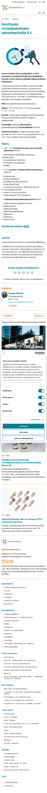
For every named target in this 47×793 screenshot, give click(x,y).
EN (39, 2)
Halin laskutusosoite (13, 733)
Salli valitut (23, 432)
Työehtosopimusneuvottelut (15, 587)
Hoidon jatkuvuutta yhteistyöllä (17, 670)
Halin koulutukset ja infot (15, 763)
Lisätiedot (13, 306)
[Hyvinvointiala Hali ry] (13, 7)
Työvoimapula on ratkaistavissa (17, 697)
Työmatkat (8, 634)
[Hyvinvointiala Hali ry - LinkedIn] (7, 561)
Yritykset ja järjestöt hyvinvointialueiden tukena (22, 693)
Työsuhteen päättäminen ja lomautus (19, 643)
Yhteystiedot (31, 2)
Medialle (7, 740)
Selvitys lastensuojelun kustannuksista (20, 667)
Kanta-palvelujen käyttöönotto (16, 770)
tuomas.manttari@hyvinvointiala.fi (20, 302)
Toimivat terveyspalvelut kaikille (18, 700)
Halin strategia (10, 717)
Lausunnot (8, 597)
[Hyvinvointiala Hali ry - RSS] (11, 561)
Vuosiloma (8, 640)
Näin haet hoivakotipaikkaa (15, 689)
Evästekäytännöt (11, 782)
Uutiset (16, 19)
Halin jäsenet (9, 720)
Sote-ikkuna (9, 657)
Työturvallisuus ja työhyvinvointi (18, 617)
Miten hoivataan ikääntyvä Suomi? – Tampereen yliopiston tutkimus (23, 677)
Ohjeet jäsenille (11, 767)
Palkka (6, 624)
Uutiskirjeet (9, 760)
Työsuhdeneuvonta (11, 753)
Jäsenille (5, 750)
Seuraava (38, 316)
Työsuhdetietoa (8, 610)
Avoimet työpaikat (11, 743)
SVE (43, 2)
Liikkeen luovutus (11, 621)
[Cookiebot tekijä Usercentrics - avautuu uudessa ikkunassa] (34, 353)
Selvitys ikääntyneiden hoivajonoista (20, 660)
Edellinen (8, 316)
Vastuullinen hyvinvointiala (16, 737)
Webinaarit (8, 604)
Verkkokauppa (17, 2)
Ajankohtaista (7, 584)
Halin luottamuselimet (13, 727)
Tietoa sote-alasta (9, 653)
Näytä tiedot (35, 420)
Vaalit (4, 777)
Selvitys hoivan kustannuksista (17, 663)
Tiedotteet (8, 594)
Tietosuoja (8, 786)
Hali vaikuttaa (7, 685)
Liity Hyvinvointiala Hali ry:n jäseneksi (21, 723)
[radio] (15, 273)
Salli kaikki (23, 426)
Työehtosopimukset (11, 614)
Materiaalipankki (11, 647)
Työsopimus (8, 637)
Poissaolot (8, 627)
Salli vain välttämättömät (23, 438)
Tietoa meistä (7, 710)
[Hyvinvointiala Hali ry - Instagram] (3, 561)
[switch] (41, 397)
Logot (6, 730)
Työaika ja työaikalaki (13, 630)
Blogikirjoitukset (11, 600)
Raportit (7, 673)
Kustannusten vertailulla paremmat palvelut (22, 703)
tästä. (26, 226)
